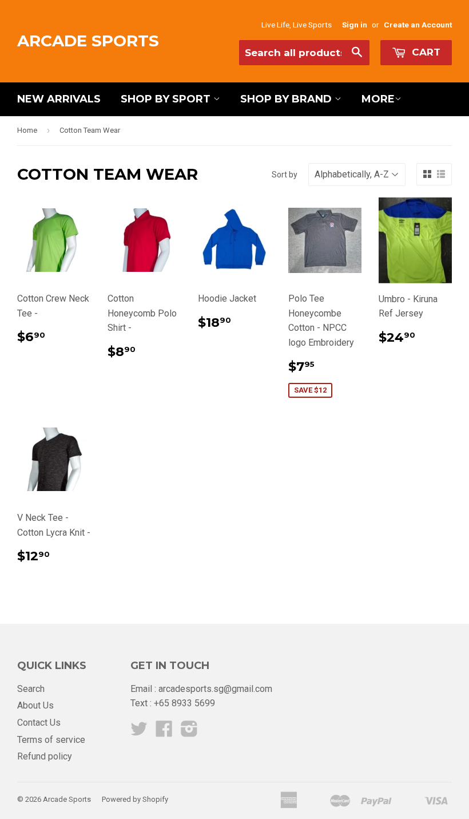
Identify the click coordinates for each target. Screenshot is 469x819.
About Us (35, 705)
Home (27, 130)
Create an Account (418, 24)
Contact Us (39, 722)
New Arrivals (59, 99)
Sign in (354, 24)
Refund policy (44, 756)
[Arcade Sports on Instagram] (189, 732)
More (378, 99)
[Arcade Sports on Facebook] (164, 732)
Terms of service (51, 739)
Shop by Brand (287, 99)
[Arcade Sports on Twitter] (139, 732)
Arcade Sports (88, 40)
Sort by (284, 174)
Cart (424, 52)
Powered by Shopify (135, 799)
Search (31, 688)
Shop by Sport (167, 99)
